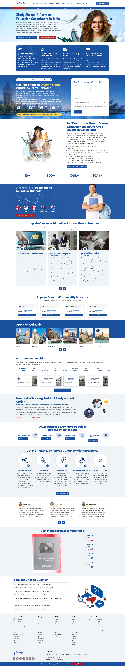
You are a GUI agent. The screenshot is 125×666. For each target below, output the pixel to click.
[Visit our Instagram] (14, 658)
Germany (20, 346)
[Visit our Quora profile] (33, 658)
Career (14, 632)
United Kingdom (75, 310)
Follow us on (87, 540)
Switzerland (41, 638)
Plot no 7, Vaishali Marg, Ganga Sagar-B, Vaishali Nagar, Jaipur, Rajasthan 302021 (66, 654)
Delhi (56, 622)
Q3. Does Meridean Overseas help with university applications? (32, 591)
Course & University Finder (71, 54)
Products (57, 3)
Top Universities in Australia (95, 626)
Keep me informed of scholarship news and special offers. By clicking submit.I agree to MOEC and (90, 107)
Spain (39, 642)
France (40, 634)
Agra (56, 632)
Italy (97, 310)
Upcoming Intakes (17, 622)
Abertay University (25, 379)
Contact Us (78, 3)
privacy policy (94, 108)
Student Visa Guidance (27, 53)
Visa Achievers (16, 636)
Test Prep (69, 3)
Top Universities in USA (94, 622)
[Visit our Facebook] (17, 658)
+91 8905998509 (36, 417)
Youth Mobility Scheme (18, 634)
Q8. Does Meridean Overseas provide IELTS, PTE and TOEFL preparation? (34, 609)
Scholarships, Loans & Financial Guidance (95, 54)
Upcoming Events (17, 619)
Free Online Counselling (19, 626)
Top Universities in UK (93, 624)
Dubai (73, 642)
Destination (43, 3)
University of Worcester (71, 378)
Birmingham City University (95, 378)
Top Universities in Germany (95, 630)
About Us (35, 3)
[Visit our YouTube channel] (20, 658)
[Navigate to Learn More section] (86, 3)
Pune (56, 626)
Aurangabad (58, 634)
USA (26, 310)
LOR (14, 630)
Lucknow (57, 628)
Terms (86, 108)
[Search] (83, 3)
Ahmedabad (75, 630)
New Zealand (69, 346)
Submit (78, 112)
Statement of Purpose (18, 628)
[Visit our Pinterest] (30, 658)
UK (81, 346)
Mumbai (74, 624)
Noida (56, 624)
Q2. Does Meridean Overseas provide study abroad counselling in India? (35, 588)
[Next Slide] (64, 288)
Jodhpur (74, 644)
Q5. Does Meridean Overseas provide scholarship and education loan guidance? (37, 598)
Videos (51, 3)
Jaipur (56, 619)
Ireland (51, 346)
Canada (53, 310)
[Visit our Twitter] (27, 658)
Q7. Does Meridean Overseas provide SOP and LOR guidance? (32, 605)
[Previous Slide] (60, 288)
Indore (56, 636)
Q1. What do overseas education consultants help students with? (33, 584)
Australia (30, 310)
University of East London (48, 378)
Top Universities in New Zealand (96, 628)
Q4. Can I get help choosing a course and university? (29, 595)
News (14, 624)
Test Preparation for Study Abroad (49, 54)
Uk (24, 310)
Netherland (41, 640)
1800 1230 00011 (20, 417)
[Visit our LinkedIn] (23, 658)
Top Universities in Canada (95, 619)
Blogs (63, 3)
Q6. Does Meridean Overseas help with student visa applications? (33, 602)
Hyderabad (58, 630)
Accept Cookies (78, 664)
